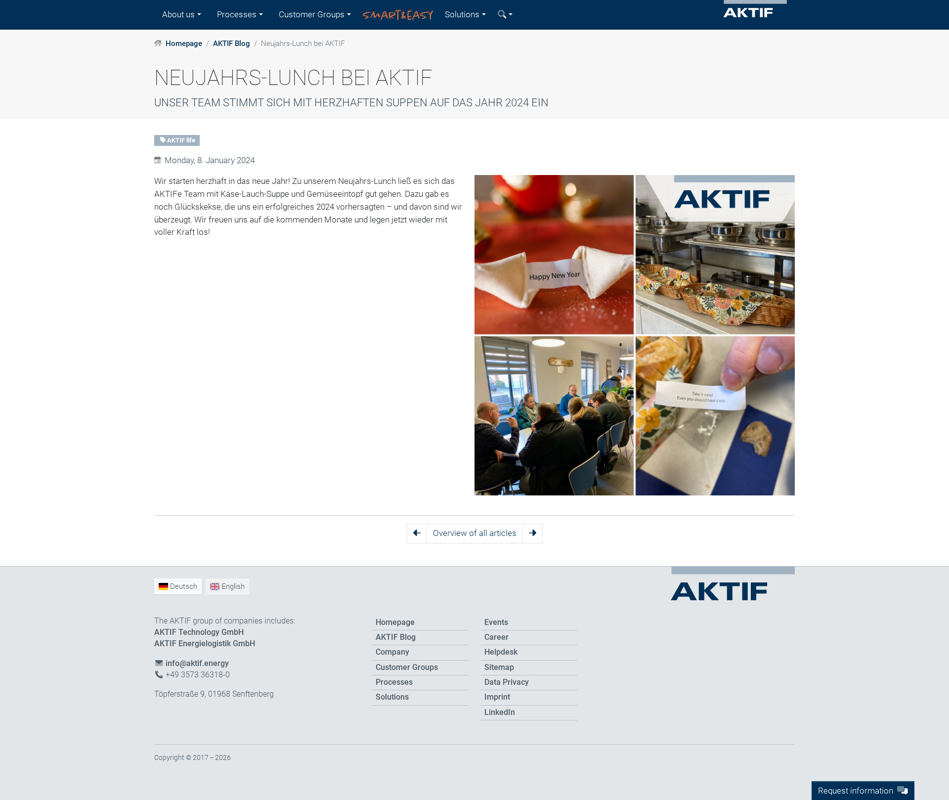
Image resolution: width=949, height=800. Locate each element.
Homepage (184, 43)
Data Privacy (506, 682)
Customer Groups (407, 667)
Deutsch (182, 586)
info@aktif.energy (197, 663)
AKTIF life (180, 140)
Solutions (392, 697)
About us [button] (178, 14)
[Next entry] (532, 533)
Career (496, 637)
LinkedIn (499, 712)
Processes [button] (237, 14)
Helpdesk (501, 652)
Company (392, 652)
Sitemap (499, 667)
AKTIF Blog (231, 43)
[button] (505, 14)
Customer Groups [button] (312, 14)
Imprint (497, 697)
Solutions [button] (462, 14)
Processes (394, 682)
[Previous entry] (417, 533)
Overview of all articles (475, 533)
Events (496, 622)
